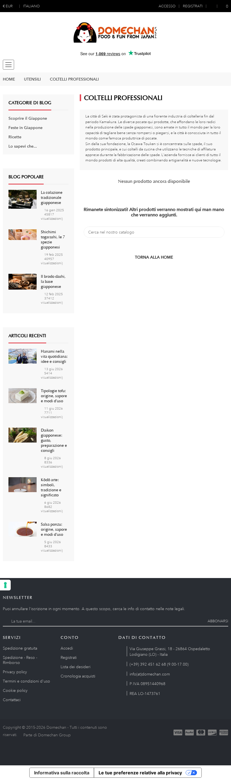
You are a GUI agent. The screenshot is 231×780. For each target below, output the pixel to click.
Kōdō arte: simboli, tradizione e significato (51, 487)
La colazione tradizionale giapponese (52, 197)
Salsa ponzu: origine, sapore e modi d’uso (54, 529)
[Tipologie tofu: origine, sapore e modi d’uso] (22, 395)
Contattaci (12, 699)
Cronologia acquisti (78, 676)
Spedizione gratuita (20, 648)
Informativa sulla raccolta (61, 772)
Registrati (69, 657)
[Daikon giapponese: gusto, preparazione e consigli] (22, 434)
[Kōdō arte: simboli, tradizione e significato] (22, 484)
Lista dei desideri (75, 666)
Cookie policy (15, 690)
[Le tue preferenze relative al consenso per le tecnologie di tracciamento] (5, 585)
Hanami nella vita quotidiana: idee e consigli (54, 356)
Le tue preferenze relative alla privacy (140, 772)
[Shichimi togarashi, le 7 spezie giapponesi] (22, 234)
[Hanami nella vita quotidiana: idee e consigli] (22, 355)
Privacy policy (15, 671)
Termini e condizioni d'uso (26, 681)
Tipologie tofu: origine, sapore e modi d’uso (54, 395)
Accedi (67, 648)
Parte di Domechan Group (47, 734)
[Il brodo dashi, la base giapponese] (22, 281)
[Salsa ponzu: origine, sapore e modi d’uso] (22, 528)
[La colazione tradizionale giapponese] (22, 198)
